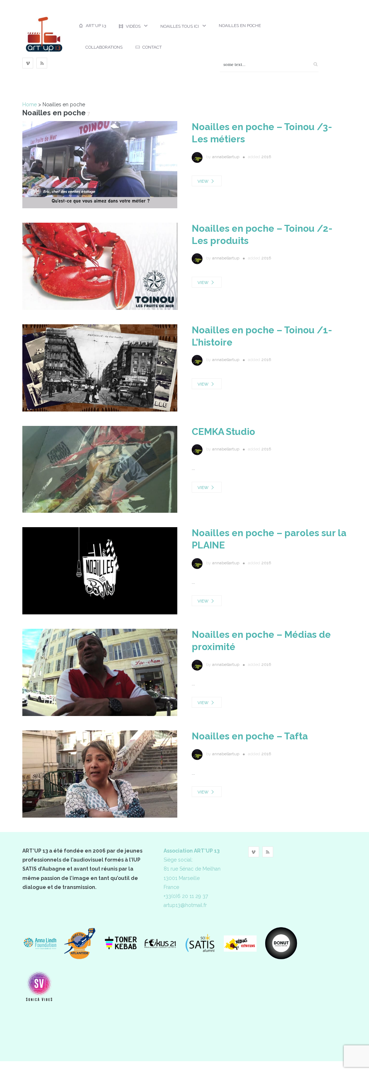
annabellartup (225, 156)
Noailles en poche (240, 25)
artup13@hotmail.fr (185, 905)
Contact (152, 47)
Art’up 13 (96, 25)
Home (29, 104)
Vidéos (133, 26)
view (203, 181)
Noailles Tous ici (179, 26)
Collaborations (104, 47)
